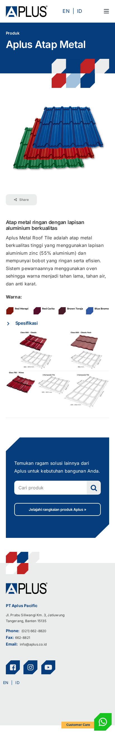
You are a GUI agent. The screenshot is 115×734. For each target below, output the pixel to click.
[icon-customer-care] (86, 715)
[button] (57, 323)
